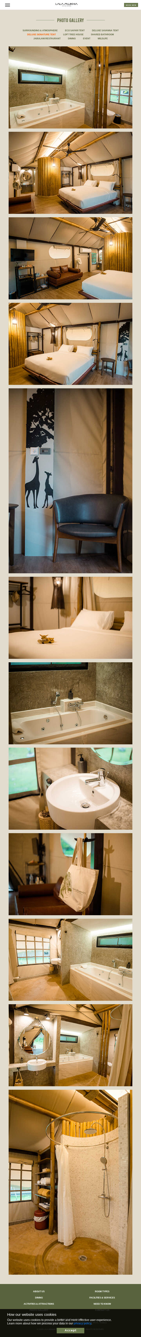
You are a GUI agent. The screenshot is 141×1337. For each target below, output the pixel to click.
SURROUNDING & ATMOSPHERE (40, 30)
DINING (72, 38)
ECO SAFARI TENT (75, 30)
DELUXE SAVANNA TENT (105, 30)
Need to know (102, 1304)
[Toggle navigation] (7, 4)
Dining (39, 1297)
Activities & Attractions (39, 1304)
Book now (131, 5)
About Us (39, 1291)
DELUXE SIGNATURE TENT (41, 34)
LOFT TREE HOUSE (73, 34)
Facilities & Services (102, 1297)
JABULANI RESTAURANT (47, 38)
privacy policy (82, 1323)
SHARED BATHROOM (102, 34)
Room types (102, 1291)
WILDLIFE (103, 38)
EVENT (86, 38)
